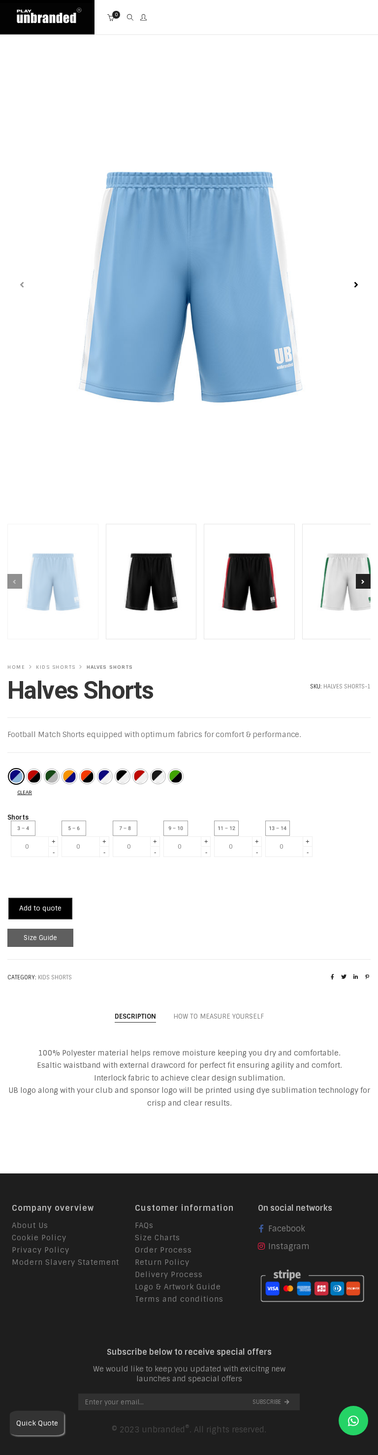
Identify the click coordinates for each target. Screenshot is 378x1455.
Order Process (163, 1250)
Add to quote (40, 908)
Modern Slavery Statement (65, 1262)
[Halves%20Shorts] (332, 976)
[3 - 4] (25, 828)
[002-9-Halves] (34, 776)
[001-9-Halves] (16, 776)
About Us (30, 1225)
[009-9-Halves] (158, 776)
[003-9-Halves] (51, 776)
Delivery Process (169, 1275)
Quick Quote (37, 1423)
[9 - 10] (178, 828)
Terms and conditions (179, 1299)
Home (16, 667)
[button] (356, 285)
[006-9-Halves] (104, 776)
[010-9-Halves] (175, 776)
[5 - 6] (76, 828)
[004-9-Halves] (69, 776)
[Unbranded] (47, 26)
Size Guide (40, 938)
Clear (24, 792)
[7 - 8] (127, 828)
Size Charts (157, 1238)
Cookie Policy (39, 1238)
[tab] (135, 1017)
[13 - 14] (280, 828)
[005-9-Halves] (87, 776)
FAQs (144, 1225)
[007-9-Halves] (122, 776)
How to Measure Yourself (218, 1016)
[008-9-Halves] (140, 776)
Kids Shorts (56, 667)
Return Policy (162, 1262)
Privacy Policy (40, 1250)
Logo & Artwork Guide (178, 1287)
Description (135, 1016)
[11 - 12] (229, 828)
